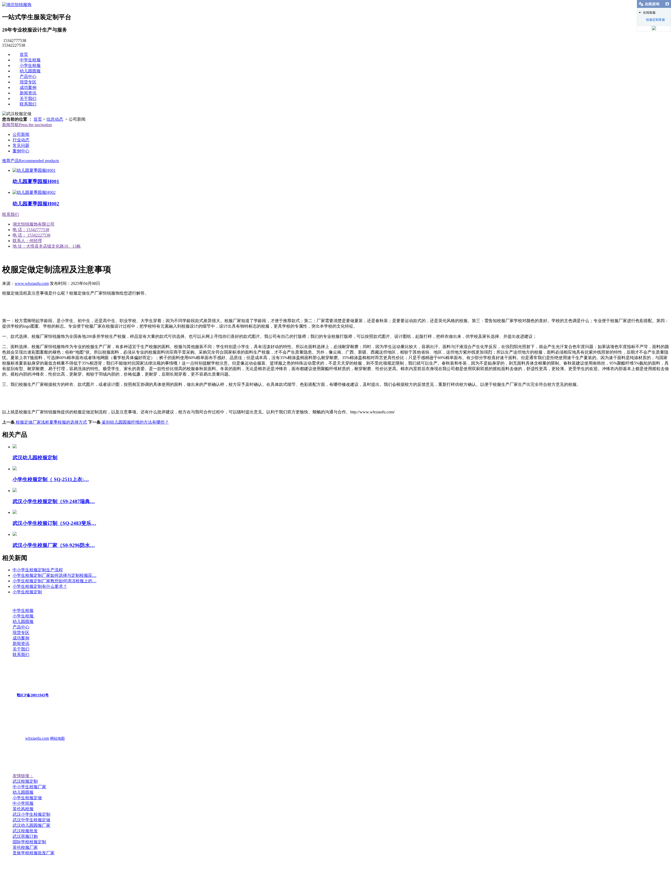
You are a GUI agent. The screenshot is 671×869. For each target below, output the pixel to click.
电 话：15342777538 (31, 229)
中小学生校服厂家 (29, 787)
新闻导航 (27, 124)
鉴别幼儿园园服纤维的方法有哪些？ (135, 422)
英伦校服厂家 (25, 847)
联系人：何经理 (27, 240)
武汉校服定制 (25, 781)
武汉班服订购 (25, 836)
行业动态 (21, 140)
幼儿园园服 (30, 71)
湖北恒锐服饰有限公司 (34, 224)
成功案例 (28, 87)
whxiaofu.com (37, 738)
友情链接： (23, 776)
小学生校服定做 (27, 798)
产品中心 (28, 76)
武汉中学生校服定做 (31, 820)
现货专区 (28, 82)
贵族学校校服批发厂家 (34, 853)
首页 (24, 54)
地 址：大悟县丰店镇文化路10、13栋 (47, 246)
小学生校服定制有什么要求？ (40, 586)
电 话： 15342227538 (31, 235)
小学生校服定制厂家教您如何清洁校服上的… (54, 581)
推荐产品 (30, 160)
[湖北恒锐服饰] (16, 4)
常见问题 (21, 145)
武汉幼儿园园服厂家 (31, 825)
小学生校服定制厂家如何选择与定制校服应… (54, 575)
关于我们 (28, 98)
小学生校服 (30, 65)
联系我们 (28, 104)
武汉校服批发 (25, 831)
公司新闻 (21, 134)
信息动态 (54, 119)
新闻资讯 (28, 93)
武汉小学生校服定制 (31, 814)
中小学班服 (23, 803)
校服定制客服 (655, 20)
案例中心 (21, 151)
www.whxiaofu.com (32, 283)
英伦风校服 (23, 809)
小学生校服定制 (27, 592)
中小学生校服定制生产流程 (38, 570)
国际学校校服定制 (29, 842)
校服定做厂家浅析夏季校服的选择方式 (51, 422)
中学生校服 (30, 60)
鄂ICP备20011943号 (33, 695)
